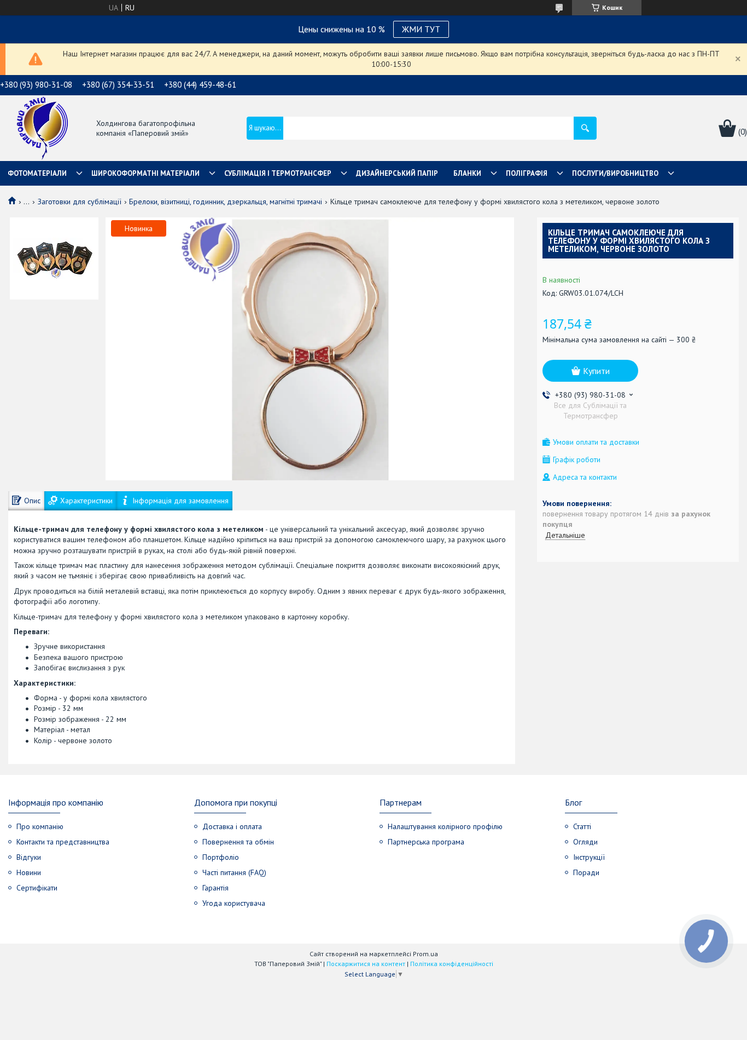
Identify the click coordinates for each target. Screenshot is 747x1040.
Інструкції (589, 857)
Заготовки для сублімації (79, 201)
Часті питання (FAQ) (234, 872)
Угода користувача (233, 903)
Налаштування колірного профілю (445, 826)
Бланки (467, 173)
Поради (586, 872)
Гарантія (215, 888)
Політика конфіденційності (451, 963)
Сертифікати (36, 888)
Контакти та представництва (62, 842)
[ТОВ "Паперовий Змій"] (42, 129)
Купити (596, 370)
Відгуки (28, 857)
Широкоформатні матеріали (145, 173)
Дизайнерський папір (397, 173)
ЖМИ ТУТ (421, 29)
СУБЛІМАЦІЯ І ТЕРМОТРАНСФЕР (277, 173)
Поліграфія (526, 173)
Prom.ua (425, 954)
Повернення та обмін (238, 842)
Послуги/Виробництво (615, 173)
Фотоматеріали (37, 173)
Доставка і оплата (232, 826)
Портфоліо (220, 857)
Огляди (585, 842)
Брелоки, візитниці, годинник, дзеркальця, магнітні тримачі (225, 201)
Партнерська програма (426, 842)
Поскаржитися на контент (365, 963)
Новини (28, 872)
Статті (582, 826)
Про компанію (39, 826)
